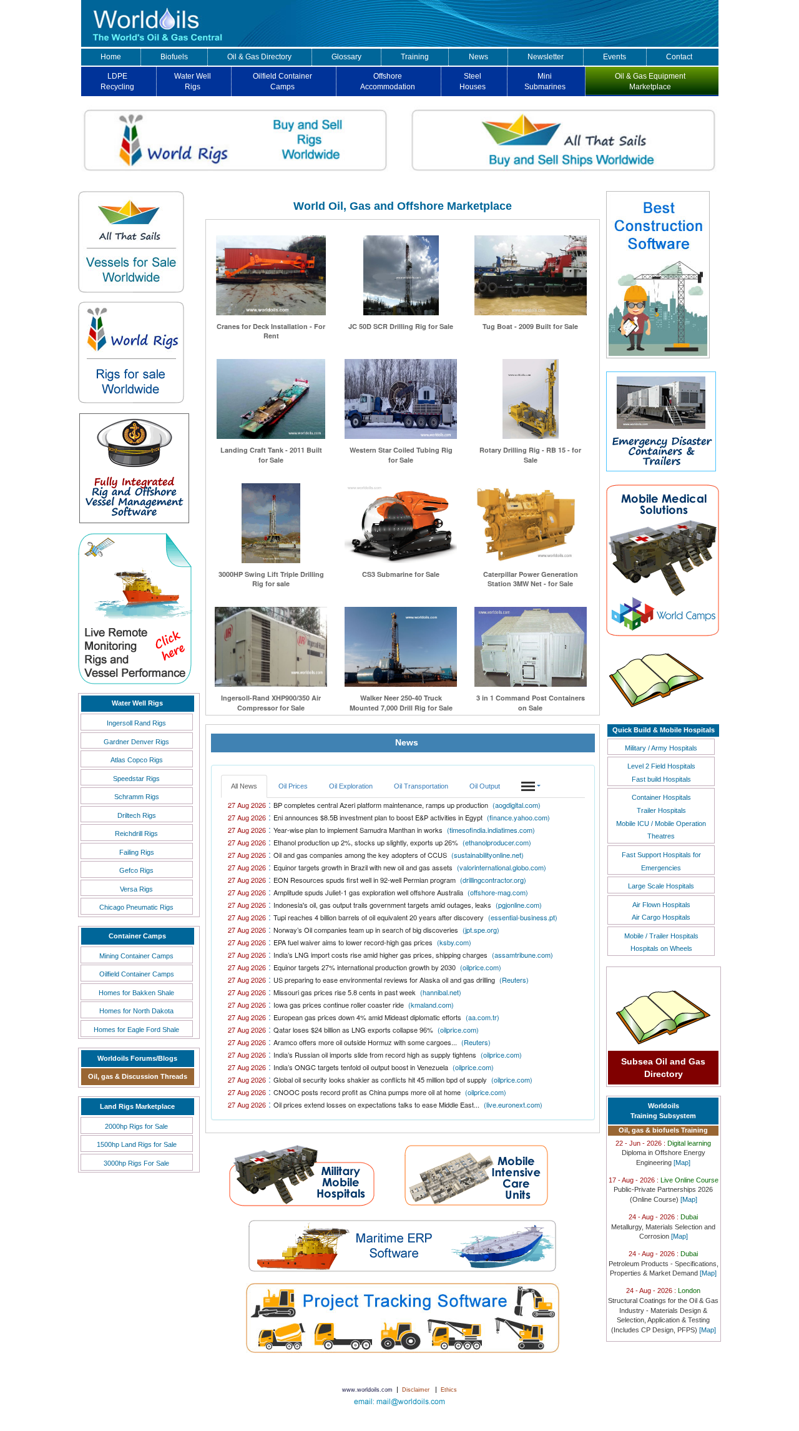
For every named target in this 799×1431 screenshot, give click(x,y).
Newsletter (545, 56)
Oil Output (484, 786)
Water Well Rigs (192, 81)
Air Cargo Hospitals (661, 917)
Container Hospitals (661, 797)
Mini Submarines (545, 81)
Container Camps (137, 936)
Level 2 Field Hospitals (661, 766)
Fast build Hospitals (661, 779)
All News (244, 786)
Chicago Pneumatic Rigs (136, 907)
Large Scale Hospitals (661, 886)
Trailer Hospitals (661, 810)
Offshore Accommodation (387, 81)
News (478, 56)
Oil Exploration (351, 786)
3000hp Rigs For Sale (136, 1163)
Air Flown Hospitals (661, 904)
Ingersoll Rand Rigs (136, 723)
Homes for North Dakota (136, 1011)
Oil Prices (293, 786)
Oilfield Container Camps (282, 81)
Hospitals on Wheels (661, 948)
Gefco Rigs (136, 870)
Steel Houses (472, 81)
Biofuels (174, 56)
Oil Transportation (421, 786)
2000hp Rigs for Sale (136, 1126)
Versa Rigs (136, 889)
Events (614, 56)
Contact (679, 56)
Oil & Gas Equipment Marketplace (650, 81)
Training (415, 56)
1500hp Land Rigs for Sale (137, 1144)
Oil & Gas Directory (259, 56)
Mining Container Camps (136, 956)
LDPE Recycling (117, 81)
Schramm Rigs (136, 796)
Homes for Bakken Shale (136, 992)
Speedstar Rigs (136, 778)
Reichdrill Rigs (136, 833)
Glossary (346, 56)
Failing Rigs (136, 852)
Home (110, 56)
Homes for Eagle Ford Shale (136, 1029)
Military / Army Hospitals (661, 748)
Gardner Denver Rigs (136, 741)
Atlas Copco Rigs (136, 760)
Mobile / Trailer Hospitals (661, 936)
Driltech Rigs (136, 815)
